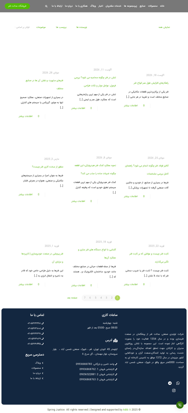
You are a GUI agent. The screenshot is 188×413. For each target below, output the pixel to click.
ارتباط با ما (57, 6)
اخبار (101, 6)
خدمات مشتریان (113, 6)
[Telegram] (169, 383)
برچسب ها (60, 27)
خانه (162, 6)
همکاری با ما (81, 6)
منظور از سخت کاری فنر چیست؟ (47, 167)
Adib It (127, 410)
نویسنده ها (81, 27)
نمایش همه (164, 27)
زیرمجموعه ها (130, 6)
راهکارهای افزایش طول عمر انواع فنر (151, 83)
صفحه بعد (71, 298)
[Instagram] (174, 390)
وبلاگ (93, 6)
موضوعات (40, 27)
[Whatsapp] (178, 383)
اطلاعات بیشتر (131, 106)
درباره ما (69, 6)
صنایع (142, 6)
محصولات (152, 6)
